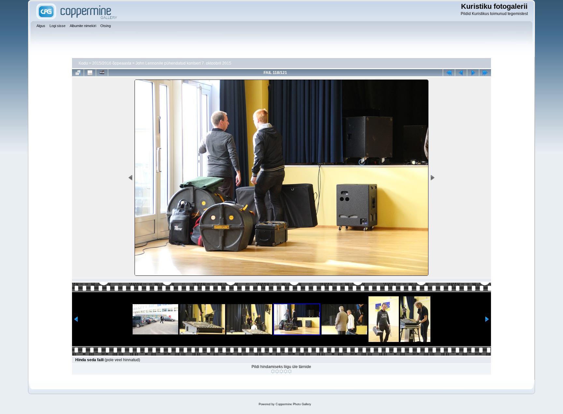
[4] (285, 371)
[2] (277, 371)
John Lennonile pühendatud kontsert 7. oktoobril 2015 (183, 63)
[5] (290, 371)
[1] (273, 371)
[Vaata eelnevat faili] (461, 72)
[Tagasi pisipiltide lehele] (78, 72)
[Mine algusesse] (449, 72)
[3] (281, 371)
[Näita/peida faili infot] (90, 72)
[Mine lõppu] (485, 72)
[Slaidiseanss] (102, 72)
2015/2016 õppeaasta (111, 63)
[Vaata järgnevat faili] (473, 72)
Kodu (83, 63)
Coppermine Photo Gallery (293, 404)
